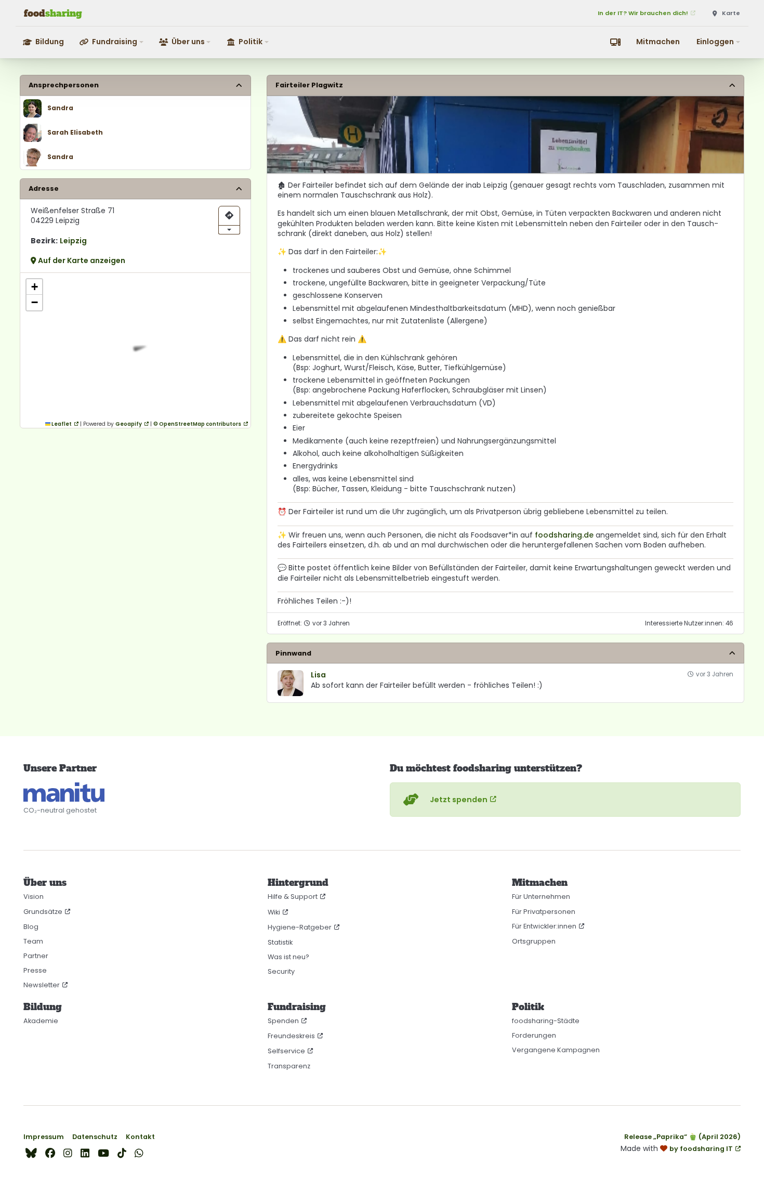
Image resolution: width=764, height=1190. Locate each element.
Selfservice (286, 1051)
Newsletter (41, 984)
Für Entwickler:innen (544, 926)
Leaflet (61, 424)
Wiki (274, 912)
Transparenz (289, 1066)
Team (33, 941)
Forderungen (534, 1035)
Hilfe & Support (293, 896)
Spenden (283, 1020)
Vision (33, 896)
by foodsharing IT (701, 1148)
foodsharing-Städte (545, 1020)
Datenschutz (94, 1136)
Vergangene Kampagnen (556, 1049)
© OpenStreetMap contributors (197, 424)
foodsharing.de (564, 535)
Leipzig (73, 241)
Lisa (318, 675)
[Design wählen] (615, 42)
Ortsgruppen (534, 941)
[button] (112, 42)
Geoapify (128, 424)
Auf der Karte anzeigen (80, 260)
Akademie (40, 1020)
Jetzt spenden (459, 799)
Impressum (43, 1136)
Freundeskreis (291, 1035)
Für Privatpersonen (543, 911)
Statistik (280, 942)
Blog (30, 926)
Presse (35, 970)
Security (281, 971)
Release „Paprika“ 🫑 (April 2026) (682, 1136)
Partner (35, 955)
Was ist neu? (288, 956)
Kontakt (140, 1136)
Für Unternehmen (541, 896)
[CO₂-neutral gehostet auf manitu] (63, 792)
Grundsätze (42, 911)
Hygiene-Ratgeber (300, 927)
